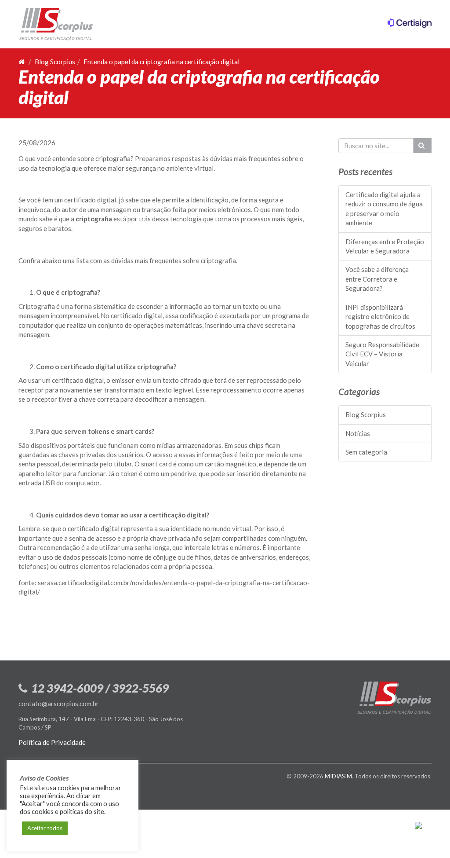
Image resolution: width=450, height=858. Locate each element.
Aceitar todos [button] (44, 828)
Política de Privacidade (52, 742)
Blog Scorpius (55, 62)
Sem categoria (366, 452)
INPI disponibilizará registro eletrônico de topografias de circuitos (380, 316)
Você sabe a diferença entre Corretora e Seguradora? (377, 278)
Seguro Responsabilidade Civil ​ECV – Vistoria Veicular (382, 354)
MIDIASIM (338, 776)
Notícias (357, 433)
